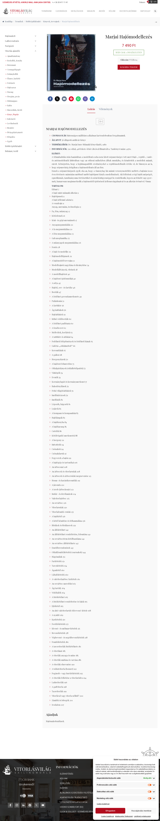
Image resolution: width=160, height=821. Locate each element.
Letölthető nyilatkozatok (142, 816)
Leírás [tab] (91, 109)
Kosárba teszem (128, 67)
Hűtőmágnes (12, 101)
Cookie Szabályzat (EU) (71, 807)
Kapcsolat (145, 11)
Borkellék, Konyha (14, 60)
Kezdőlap (8, 21)
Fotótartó (11, 83)
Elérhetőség (66, 774)
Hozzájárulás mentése (141, 811)
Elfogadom (110, 811)
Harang (10, 92)
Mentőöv (10, 128)
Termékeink (46, 11)
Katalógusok (77, 11)
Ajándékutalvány (13, 56)
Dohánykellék (12, 74)
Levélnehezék (12, 123)
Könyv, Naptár (13, 114)
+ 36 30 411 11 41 (61, 2)
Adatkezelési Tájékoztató (124, 816)
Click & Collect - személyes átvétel (78, 812)
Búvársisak (11, 65)
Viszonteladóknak (127, 11)
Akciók (102, 11)
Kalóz (9, 105)
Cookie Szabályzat (103, 804)
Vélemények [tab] (105, 109)
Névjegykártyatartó (15, 132)
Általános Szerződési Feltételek (77, 793)
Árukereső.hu (26, 789)
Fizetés (64, 788)
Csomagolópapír (14, 69)
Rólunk (112, 11)
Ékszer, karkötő (13, 78)
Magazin (91, 11)
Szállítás (65, 783)
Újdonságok (61, 11)
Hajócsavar (11, 87)
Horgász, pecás (13, 96)
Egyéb (9, 141)
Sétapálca (11, 137)
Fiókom (142, 2)
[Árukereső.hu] (26, 785)
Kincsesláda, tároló (14, 110)
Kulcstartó (11, 119)
